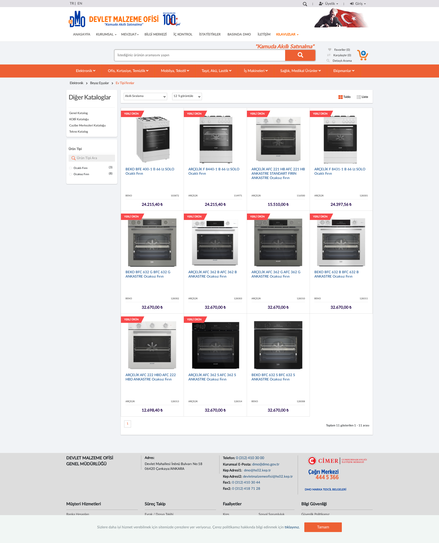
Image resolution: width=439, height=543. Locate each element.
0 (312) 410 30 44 (246, 482)
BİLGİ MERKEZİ (156, 34)
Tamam (323, 527)
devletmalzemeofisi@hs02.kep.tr (268, 476)
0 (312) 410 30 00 (250, 458)
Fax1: (227, 482)
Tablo (347, 97)
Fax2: (227, 488)
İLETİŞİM (264, 34)
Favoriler (342, 49)
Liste (364, 97)
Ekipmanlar (342, 71)
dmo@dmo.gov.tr (265, 464)
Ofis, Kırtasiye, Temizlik (127, 71)
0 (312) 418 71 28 (246, 488)
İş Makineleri (254, 71)
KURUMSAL (105, 34)
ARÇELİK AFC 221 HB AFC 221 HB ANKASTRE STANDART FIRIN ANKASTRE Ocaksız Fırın (278, 174)
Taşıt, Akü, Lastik (215, 71)
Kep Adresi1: (233, 470)
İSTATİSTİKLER (210, 34)
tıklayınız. (292, 527)
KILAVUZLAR (286, 34)
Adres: (150, 458)
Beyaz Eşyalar (99, 83)
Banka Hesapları (77, 514)
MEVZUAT (129, 34)
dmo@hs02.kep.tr (257, 470)
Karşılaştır (342, 55)
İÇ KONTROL (183, 34)
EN (80, 3)
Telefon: (229, 458)
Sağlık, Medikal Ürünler (299, 71)
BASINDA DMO (239, 34)
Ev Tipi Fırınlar (125, 83)
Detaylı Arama (342, 60)
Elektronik (84, 71)
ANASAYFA (81, 34)
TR (72, 3)
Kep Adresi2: (233, 476)
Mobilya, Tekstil (174, 71)
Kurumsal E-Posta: (237, 464)
